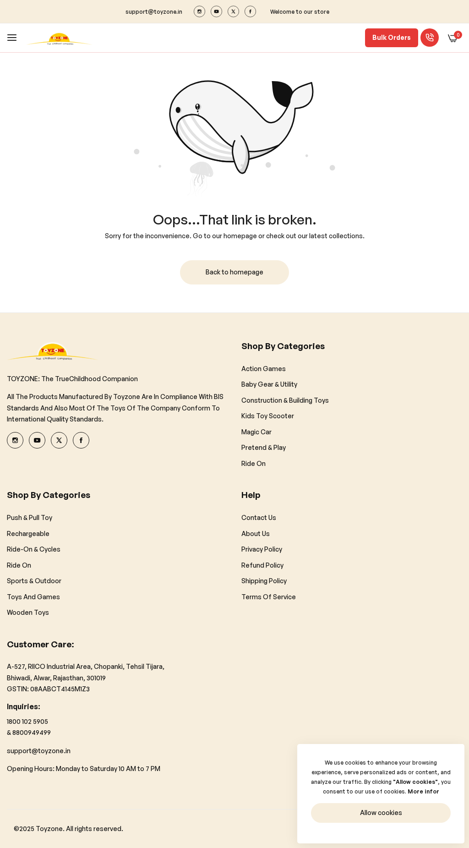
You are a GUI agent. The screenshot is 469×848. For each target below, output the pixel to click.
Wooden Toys (28, 612)
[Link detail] (199, 11)
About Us (255, 533)
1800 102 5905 (27, 721)
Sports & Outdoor (34, 581)
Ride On (253, 463)
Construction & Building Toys (285, 400)
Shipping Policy (264, 581)
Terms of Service (268, 597)
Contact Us (258, 517)
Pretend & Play (263, 447)
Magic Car (256, 432)
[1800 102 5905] (429, 37)
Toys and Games (33, 597)
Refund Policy (262, 565)
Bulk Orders (391, 37)
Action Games (263, 368)
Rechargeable (28, 533)
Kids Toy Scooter (267, 416)
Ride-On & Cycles (33, 549)
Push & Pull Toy (29, 517)
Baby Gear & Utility (269, 384)
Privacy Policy (261, 549)
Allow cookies (381, 812)
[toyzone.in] (59, 38)
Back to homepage (234, 272)
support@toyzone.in (39, 751)
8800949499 (31, 732)
